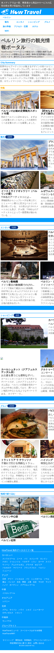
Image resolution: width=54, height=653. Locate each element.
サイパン (13, 610)
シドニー (6, 601)
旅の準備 (7, 26)
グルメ (47, 22)
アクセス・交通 (21, 26)
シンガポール (36, 579)
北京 (35, 582)
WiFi (7, 31)
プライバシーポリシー (42, 640)
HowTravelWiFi (8, 633)
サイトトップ (8, 640)
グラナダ (29, 565)
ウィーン (6, 565)
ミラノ (34, 562)
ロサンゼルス (7, 613)
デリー (10, 579)
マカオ (41, 582)
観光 (7, 22)
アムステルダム (17, 565)
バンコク (11, 582)
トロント (18, 613)
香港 (24, 582)
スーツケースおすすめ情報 (31, 630)
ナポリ (5, 562)
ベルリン (7, 17)
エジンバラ (33, 559)
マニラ (48, 582)
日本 (4, 579)
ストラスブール (8, 559)
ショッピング (34, 22)
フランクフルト (30, 568)
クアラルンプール (27, 585)
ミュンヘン (6, 571)
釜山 (4, 582)
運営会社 (18, 640)
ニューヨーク (38, 610)
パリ (26, 559)
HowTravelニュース (10, 630)
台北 (18, 582)
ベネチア (25, 562)
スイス (48, 562)
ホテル (35, 26)
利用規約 (28, 640)
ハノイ (5, 585)
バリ (27, 579)
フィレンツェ (15, 562)
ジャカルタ (19, 579)
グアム (5, 610)
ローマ (41, 562)
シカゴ (28, 610)
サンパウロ (6, 621)
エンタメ (20, 22)
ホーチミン (14, 585)
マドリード (17, 568)
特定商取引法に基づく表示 (21, 643)
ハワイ (21, 610)
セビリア (38, 565)
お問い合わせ (38, 643)
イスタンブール (8, 593)
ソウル (46, 579)
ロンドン (43, 559)
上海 (29, 582)
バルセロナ (6, 568)
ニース (19, 559)
